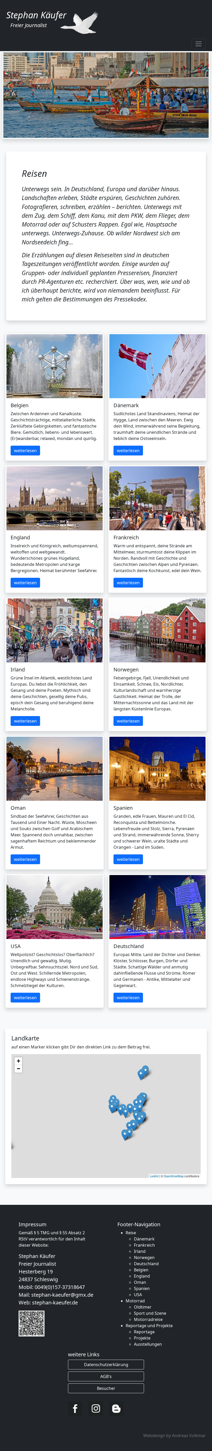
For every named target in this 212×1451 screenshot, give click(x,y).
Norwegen (144, 1257)
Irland (140, 1251)
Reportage (144, 1332)
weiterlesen (25, 450)
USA (138, 1294)
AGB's (106, 1376)
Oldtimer (143, 1307)
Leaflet (154, 1176)
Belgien (141, 1270)
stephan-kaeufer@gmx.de (62, 1294)
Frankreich (144, 1245)
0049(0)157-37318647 (60, 1287)
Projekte (142, 1338)
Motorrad (135, 1301)
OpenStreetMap (174, 1176)
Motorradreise (148, 1319)
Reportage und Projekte (149, 1325)
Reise (131, 1233)
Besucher (106, 1388)
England (142, 1276)
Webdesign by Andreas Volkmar (174, 1435)
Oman (140, 1282)
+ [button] (18, 1061)
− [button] (18, 1068)
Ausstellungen (148, 1344)
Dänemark (144, 1239)
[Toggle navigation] (198, 44)
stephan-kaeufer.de (55, 1302)
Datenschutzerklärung (106, 1364)
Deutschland (146, 1263)
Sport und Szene (150, 1313)
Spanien (142, 1288)
